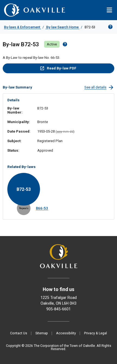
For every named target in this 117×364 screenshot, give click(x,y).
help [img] (64, 44)
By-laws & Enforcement (22, 27)
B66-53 (42, 208)
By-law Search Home (62, 27)
